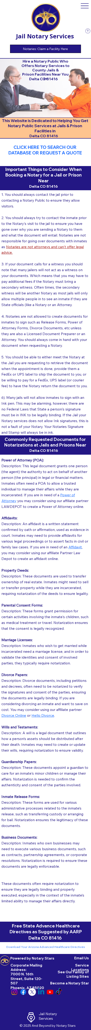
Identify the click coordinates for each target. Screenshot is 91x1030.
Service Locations (80, 967)
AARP (76, 931)
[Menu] (85, 6)
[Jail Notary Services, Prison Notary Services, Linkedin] (41, 992)
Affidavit (75, 547)
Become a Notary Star (69, 983)
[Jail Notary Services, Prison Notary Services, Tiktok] (59, 992)
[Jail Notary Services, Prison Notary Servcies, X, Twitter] (32, 992)
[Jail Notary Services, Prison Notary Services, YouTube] (50, 992)
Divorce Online (13, 715)
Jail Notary (48, 1013)
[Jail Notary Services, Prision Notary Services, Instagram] (14, 992)
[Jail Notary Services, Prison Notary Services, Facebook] (23, 992)
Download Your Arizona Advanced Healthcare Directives (45, 947)
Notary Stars (66, 1025)
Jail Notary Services (45, 36)
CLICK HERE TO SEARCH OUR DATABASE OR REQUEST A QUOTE (45, 150)
